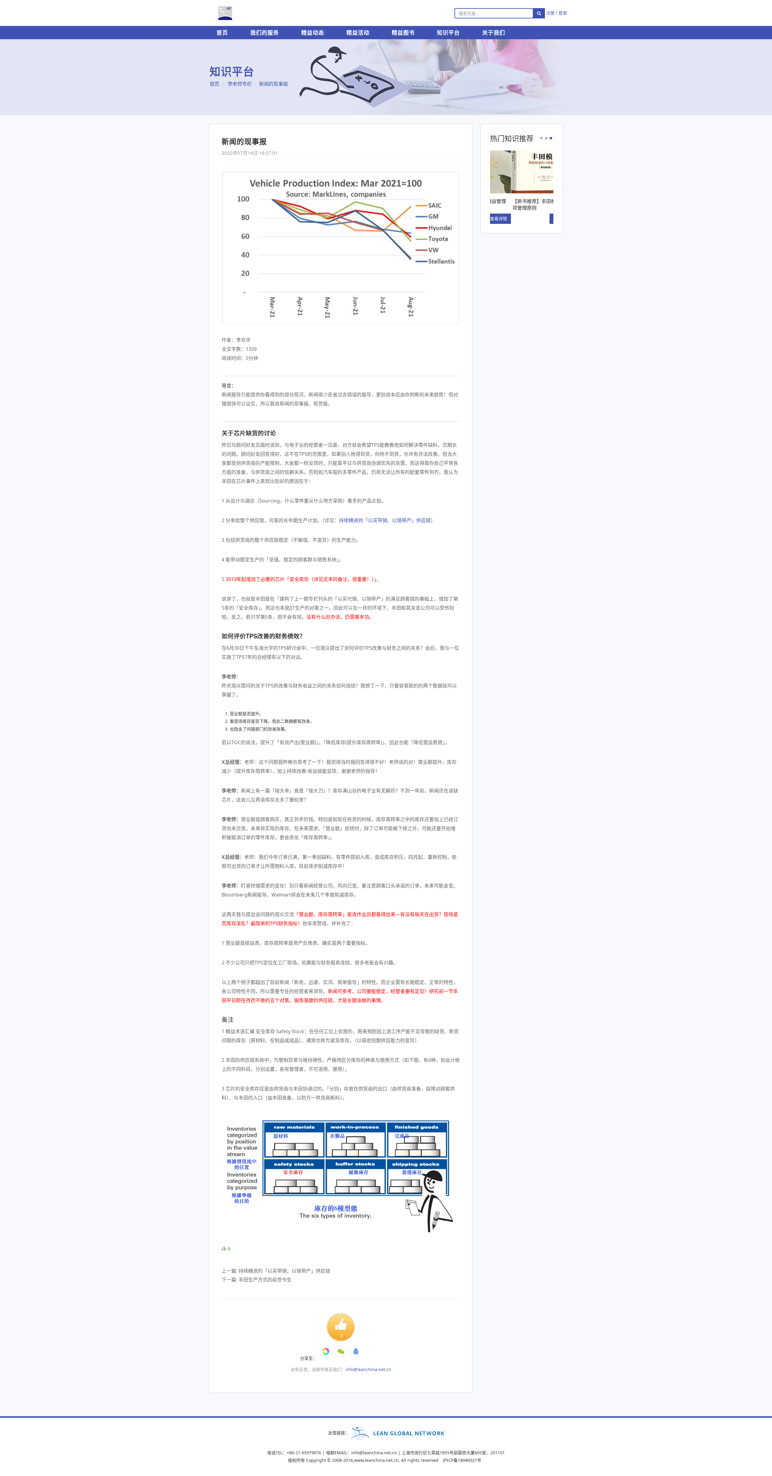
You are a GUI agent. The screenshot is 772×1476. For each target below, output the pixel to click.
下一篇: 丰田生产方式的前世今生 (257, 1279)
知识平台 (448, 33)
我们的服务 (264, 33)
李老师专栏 (240, 84)
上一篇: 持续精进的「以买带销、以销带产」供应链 (276, 1271)
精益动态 (312, 33)
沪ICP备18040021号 (462, 1460)
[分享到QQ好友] (356, 1351)
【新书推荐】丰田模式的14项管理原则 (521, 204)
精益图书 (403, 33)
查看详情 (541, 218)
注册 (550, 13)
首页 (222, 33)
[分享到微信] (326, 1351)
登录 (562, 13)
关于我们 (493, 33)
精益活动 (357, 33)
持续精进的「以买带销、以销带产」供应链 (385, 520)
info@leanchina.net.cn (368, 1369)
